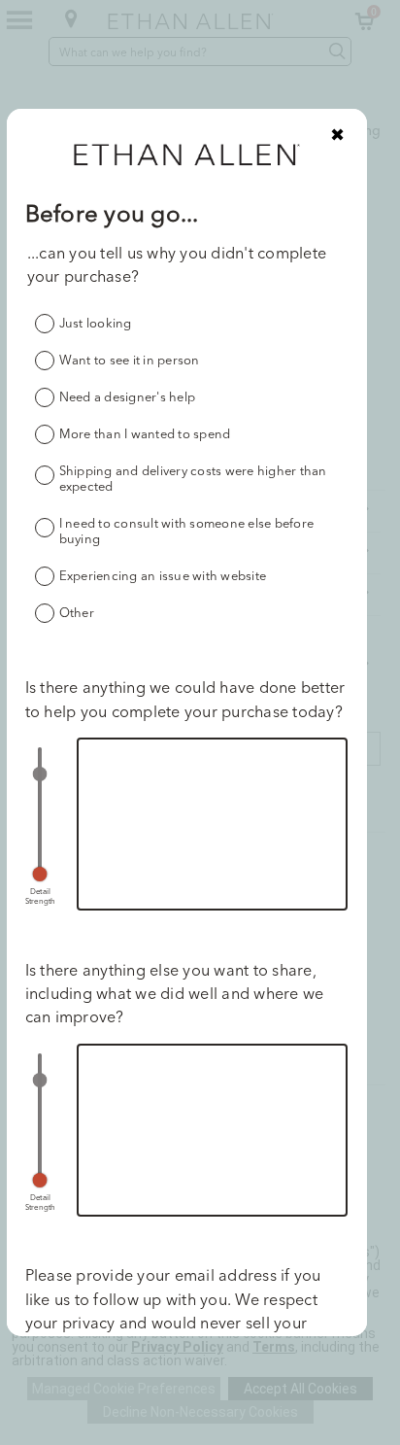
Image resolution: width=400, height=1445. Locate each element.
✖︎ (337, 134)
